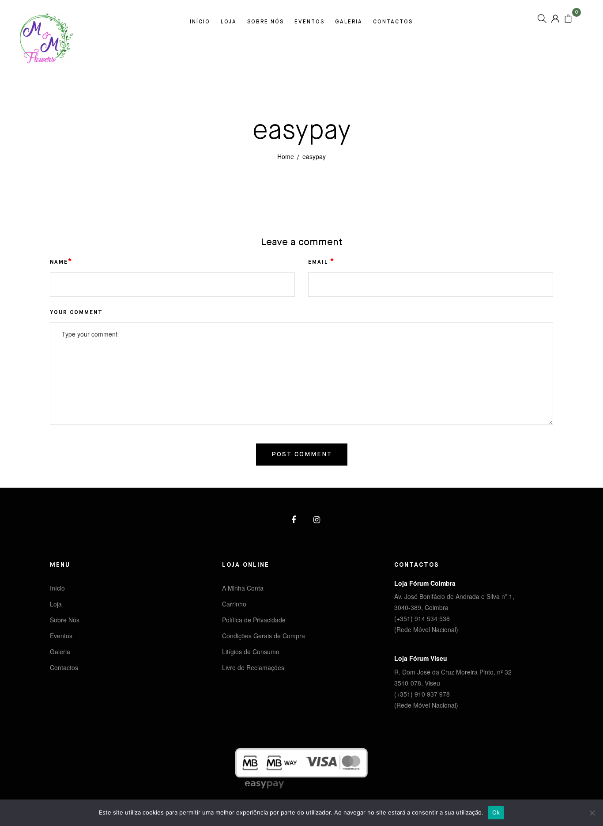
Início (200, 22)
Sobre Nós (265, 22)
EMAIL (321, 261)
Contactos (393, 22)
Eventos (309, 22)
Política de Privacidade (254, 619)
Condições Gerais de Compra (263, 635)
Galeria (348, 22)
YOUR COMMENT (76, 312)
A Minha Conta (243, 588)
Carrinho (234, 603)
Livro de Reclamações (253, 667)
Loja (229, 22)
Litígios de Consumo (250, 651)
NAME (61, 261)
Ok (496, 812)
